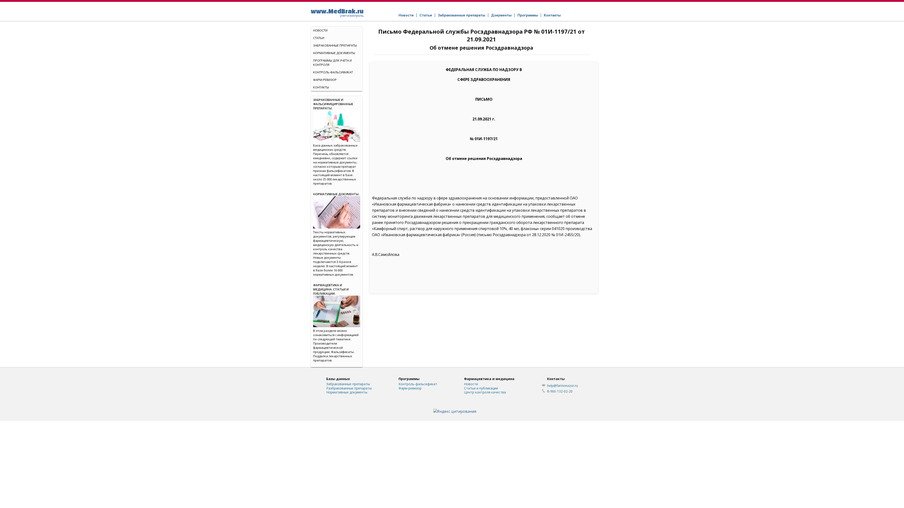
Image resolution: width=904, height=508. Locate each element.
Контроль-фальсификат (418, 384)
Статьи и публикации (481, 388)
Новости (406, 15)
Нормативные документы (334, 53)
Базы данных (338, 379)
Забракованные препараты (461, 15)
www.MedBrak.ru (337, 12)
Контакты (552, 15)
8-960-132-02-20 (560, 391)
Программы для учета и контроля (332, 62)
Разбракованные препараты (349, 388)
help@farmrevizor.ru (562, 385)
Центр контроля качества (485, 392)
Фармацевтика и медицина (489, 379)
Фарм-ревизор (325, 80)
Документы (501, 15)
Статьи (426, 15)
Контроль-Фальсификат (333, 72)
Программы (527, 15)
